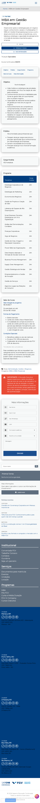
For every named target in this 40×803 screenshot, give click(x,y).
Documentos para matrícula (13, 572)
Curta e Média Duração (11, 595)
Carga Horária (21, 70)
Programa (30, 70)
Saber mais (21, 492)
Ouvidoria (5, 558)
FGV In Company (8, 598)
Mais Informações (21, 51)
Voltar (21, 44)
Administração (13, 369)
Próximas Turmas (21, 48)
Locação (5, 580)
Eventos (4, 574)
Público (13, 70)
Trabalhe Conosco (9, 553)
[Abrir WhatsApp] (35, 798)
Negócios (28, 369)
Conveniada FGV (8, 551)
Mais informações (18, 74)
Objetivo (5, 70)
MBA (3, 16)
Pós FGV (5, 593)
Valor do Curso (7, 74)
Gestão (20, 369)
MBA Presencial (19, 371)
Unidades (5, 577)
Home (5, 9)
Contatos (5, 556)
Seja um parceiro (8, 561)
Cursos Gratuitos (8, 601)
